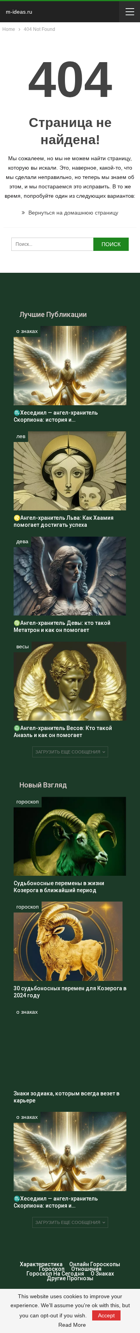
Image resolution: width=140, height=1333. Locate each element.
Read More (72, 1325)
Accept (106, 1315)
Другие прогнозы (70, 1278)
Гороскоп (27, 801)
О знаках (27, 331)
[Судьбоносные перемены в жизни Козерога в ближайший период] (70, 836)
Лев (20, 436)
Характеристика (41, 1264)
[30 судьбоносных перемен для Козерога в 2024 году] (70, 941)
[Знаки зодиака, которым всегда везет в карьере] (70, 1046)
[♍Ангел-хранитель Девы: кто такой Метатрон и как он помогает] (70, 576)
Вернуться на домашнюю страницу (72, 212)
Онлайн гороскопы (94, 1264)
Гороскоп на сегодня (55, 1273)
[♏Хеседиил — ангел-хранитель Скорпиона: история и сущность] (70, 365)
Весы (22, 646)
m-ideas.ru (19, 12)
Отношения (86, 1269)
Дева (22, 541)
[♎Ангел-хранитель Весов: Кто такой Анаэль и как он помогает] (70, 681)
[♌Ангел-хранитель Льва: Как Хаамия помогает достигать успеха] (70, 470)
